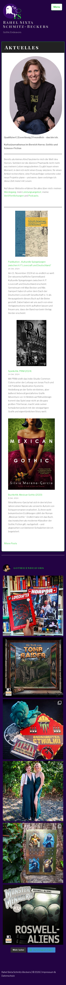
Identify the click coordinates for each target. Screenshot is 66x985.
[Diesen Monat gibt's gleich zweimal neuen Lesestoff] (33, 606)
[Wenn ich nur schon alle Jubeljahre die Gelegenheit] (33, 791)
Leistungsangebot (31, 192)
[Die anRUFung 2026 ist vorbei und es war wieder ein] (33, 729)
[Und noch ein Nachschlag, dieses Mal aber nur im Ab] (33, 915)
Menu (56, 7)
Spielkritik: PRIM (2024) (19, 371)
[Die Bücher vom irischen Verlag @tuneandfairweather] (33, 853)
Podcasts (33, 195)
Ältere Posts (10, 543)
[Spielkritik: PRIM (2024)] (31, 343)
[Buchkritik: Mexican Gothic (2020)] (31, 454)
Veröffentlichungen (14, 195)
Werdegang (10, 192)
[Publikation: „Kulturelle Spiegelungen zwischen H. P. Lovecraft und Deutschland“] (31, 234)
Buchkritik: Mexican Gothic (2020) (25, 494)
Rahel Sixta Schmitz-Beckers (26, 24)
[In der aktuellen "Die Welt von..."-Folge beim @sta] (33, 667)
